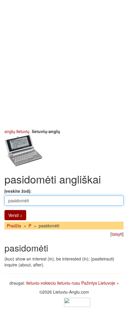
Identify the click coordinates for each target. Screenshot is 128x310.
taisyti (117, 234)
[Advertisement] (64, 64)
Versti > (15, 215)
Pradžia (14, 226)
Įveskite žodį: (18, 191)
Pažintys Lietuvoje (98, 283)
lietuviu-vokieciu (41, 283)
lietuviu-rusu (68, 283)
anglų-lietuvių (16, 131)
